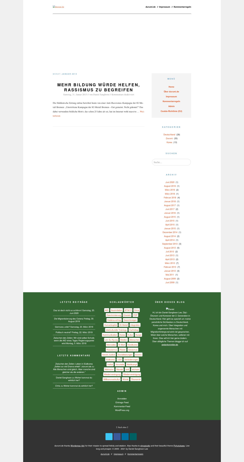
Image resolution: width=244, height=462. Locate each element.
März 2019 (170, 189)
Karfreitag (133, 329)
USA (119, 359)
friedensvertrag (114, 319)
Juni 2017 (169, 209)
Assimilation (116, 310)
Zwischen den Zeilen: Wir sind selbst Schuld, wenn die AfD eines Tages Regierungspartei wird (74, 340)
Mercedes (111, 344)
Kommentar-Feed (122, 406)
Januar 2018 (170, 201)
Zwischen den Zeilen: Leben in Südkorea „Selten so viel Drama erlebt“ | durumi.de (73, 365)
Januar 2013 (170, 270)
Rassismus (111, 349)
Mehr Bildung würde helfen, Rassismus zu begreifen (98, 87)
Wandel (119, 369)
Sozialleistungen (125, 354)
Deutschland (169, 134)
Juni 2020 (169, 182)
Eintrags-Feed (122, 402)
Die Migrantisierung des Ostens (68, 318)
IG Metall (123, 324)
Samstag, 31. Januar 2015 (75, 94)
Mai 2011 (170, 274)
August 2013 (170, 247)
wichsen (135, 369)
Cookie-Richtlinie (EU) (171, 111)
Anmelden (122, 398)
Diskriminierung (113, 315)
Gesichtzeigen (130, 319)
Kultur (130, 334)
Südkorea (110, 359)
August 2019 (170, 185)
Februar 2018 (170, 197)
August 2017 (170, 205)
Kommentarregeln (182, 6)
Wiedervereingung (112, 374)
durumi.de (151, 6)
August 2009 (170, 278)
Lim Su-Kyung (111, 339)
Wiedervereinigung (131, 374)
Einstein (127, 315)
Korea (169, 142)
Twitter (109, 436)
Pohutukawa (179, 445)
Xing (133, 436)
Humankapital (110, 324)
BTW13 (128, 310)
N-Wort (121, 344)
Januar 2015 (170, 228)
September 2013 (169, 243)
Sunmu (138, 354)
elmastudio (145, 445)
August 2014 (170, 236)
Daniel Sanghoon (101, 94)
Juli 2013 (170, 251)
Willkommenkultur (111, 379)
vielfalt (110, 364)
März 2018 (170, 193)
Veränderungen (131, 359)
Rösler (123, 349)
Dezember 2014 (170, 232)
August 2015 (170, 216)
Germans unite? (62, 326)
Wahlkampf (132, 364)
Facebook (117, 436)
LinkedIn (125, 436)
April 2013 (170, 259)
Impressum (164, 6)
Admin (171, 106)
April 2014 (170, 239)
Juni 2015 (169, 220)
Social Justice (108, 354)
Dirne (136, 310)
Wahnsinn (109, 369)
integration (135, 324)
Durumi (169, 138)
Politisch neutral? (63, 332)
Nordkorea (132, 344)
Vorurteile (120, 364)
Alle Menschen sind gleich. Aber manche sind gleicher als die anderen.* (74, 370)
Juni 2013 (169, 255)
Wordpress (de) (78, 445)
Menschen (134, 339)
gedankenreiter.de (170, 344)
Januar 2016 (170, 212)
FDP (135, 315)
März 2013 (170, 263)
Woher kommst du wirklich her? (80, 379)
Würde (125, 379)
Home (171, 86)
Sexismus (133, 349)
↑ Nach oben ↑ (122, 427)
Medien (123, 339)
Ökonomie (136, 379)
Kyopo (138, 334)
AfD (106, 310)
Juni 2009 (169, 282)
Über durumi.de (171, 91)
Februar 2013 (170, 266)
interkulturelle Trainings (116, 329)
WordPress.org (122, 410)
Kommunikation (110, 334)
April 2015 (170, 224)
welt (127, 369)
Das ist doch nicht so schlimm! (67, 310)
